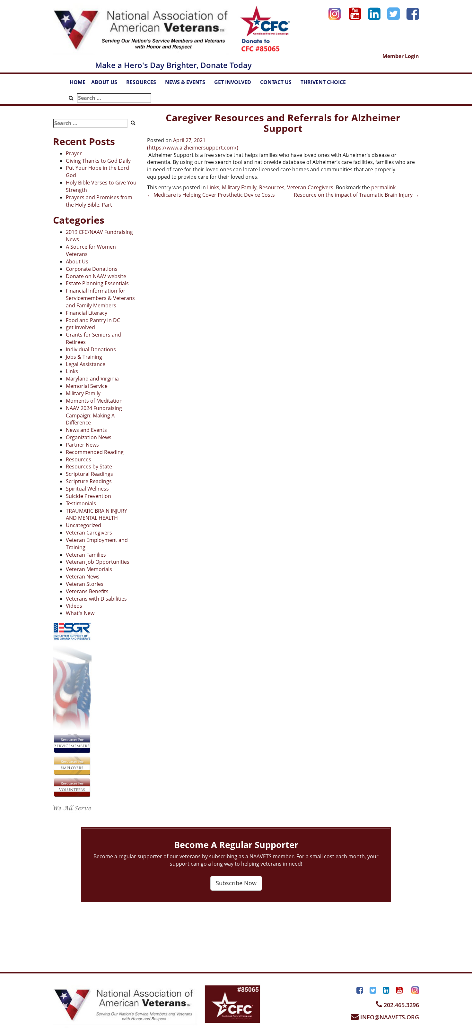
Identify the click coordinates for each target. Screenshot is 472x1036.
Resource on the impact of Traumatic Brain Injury (356, 194)
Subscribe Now (236, 883)
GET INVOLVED (235, 84)
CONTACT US (279, 84)
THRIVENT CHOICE (323, 82)
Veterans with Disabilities (96, 598)
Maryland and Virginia (92, 378)
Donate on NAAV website (96, 276)
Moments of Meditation (94, 400)
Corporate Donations (92, 268)
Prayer (74, 153)
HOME (77, 82)
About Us (77, 261)
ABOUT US (107, 84)
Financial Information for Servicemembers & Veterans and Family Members (100, 298)
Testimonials (81, 503)
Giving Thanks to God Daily (98, 160)
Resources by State (89, 466)
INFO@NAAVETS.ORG (389, 1017)
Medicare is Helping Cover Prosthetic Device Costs (211, 194)
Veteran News (83, 576)
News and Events (86, 429)
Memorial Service (87, 386)
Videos (74, 605)
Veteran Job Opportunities (97, 561)
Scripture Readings (89, 481)
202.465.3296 (400, 1005)
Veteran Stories (84, 583)
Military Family (83, 393)
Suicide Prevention (88, 496)
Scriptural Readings (89, 473)
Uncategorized (83, 525)
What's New (80, 613)
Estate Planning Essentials (97, 283)
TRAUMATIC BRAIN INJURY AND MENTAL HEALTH (96, 514)
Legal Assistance (85, 364)
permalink (383, 187)
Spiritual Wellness (87, 488)
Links (72, 371)
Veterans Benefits (87, 591)
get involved (80, 327)
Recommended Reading (95, 452)
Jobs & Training (84, 356)
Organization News (88, 437)
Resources (78, 459)
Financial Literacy (86, 312)
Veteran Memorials (89, 569)
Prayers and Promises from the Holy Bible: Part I (99, 201)
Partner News (82, 444)
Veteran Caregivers (89, 532)
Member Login (400, 56)
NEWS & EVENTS (188, 84)
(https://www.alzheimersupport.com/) (192, 147)
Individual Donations (91, 349)
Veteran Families (86, 554)
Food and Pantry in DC (93, 320)
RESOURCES (144, 84)
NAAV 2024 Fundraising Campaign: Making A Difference (94, 415)
